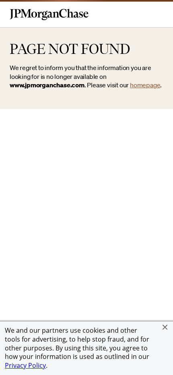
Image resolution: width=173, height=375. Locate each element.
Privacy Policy (25, 365)
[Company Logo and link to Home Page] (49, 18)
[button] (165, 327)
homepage (145, 85)
